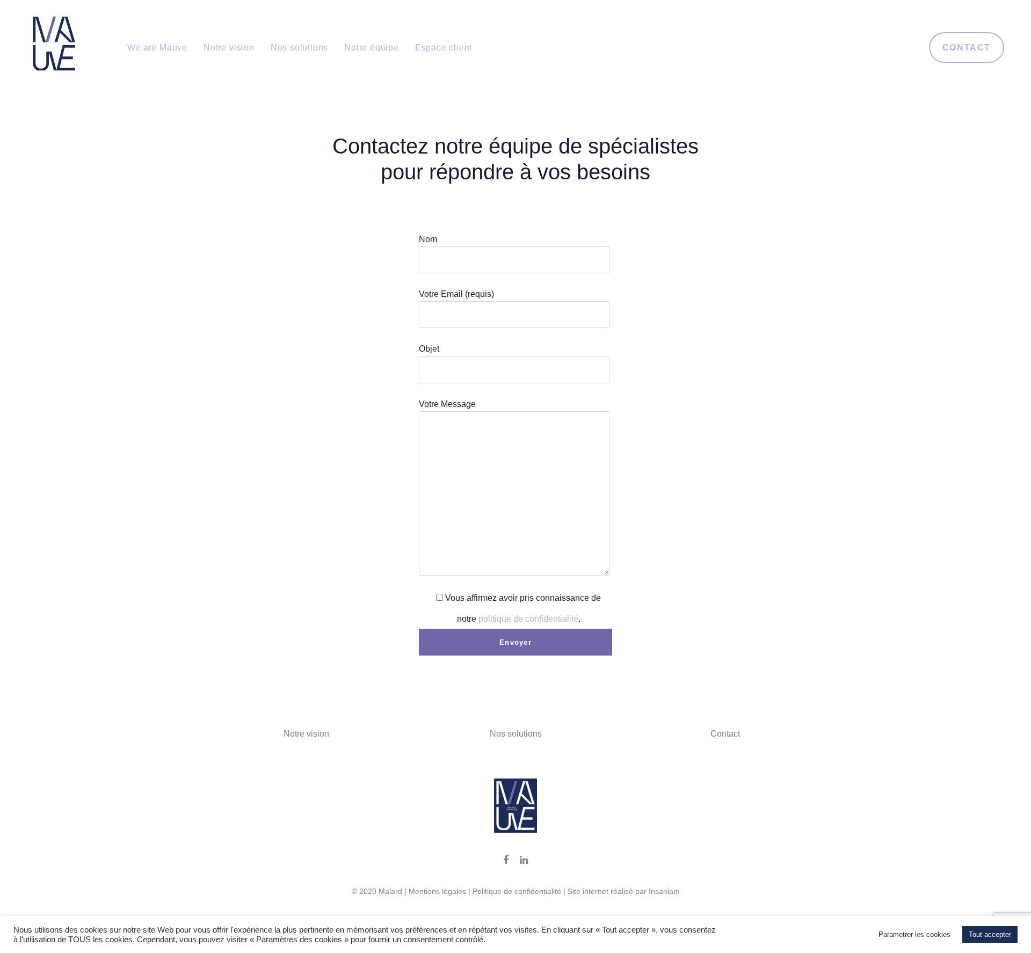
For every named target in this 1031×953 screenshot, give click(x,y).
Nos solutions (516, 733)
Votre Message (447, 404)
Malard (390, 891)
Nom (428, 239)
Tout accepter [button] (990, 934)
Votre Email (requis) (456, 294)
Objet (429, 348)
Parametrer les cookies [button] (914, 934)
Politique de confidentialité (517, 891)
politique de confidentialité (528, 618)
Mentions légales (437, 891)
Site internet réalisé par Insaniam (624, 891)
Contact (725, 733)
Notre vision (306, 733)
